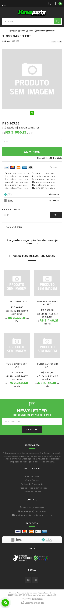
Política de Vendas (32, 491)
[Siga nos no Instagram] (35, 580)
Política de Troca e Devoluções (32, 488)
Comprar (32, 152)
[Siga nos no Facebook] (28, 580)
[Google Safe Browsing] (41, 559)
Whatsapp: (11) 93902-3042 (33, 511)
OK (55, 215)
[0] (56, 3)
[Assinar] (32, 429)
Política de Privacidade (32, 484)
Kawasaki (58, 42)
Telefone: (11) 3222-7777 (33, 507)
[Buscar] (57, 21)
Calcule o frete (11, 209)
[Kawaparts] (32, 12)
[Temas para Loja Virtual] (37, 599)
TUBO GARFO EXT (17, 301)
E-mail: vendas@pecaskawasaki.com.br (33, 515)
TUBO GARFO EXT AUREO (47, 303)
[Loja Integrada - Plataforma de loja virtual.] (32, 603)
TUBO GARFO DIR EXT (16, 365)
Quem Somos (32, 480)
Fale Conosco (32, 476)
